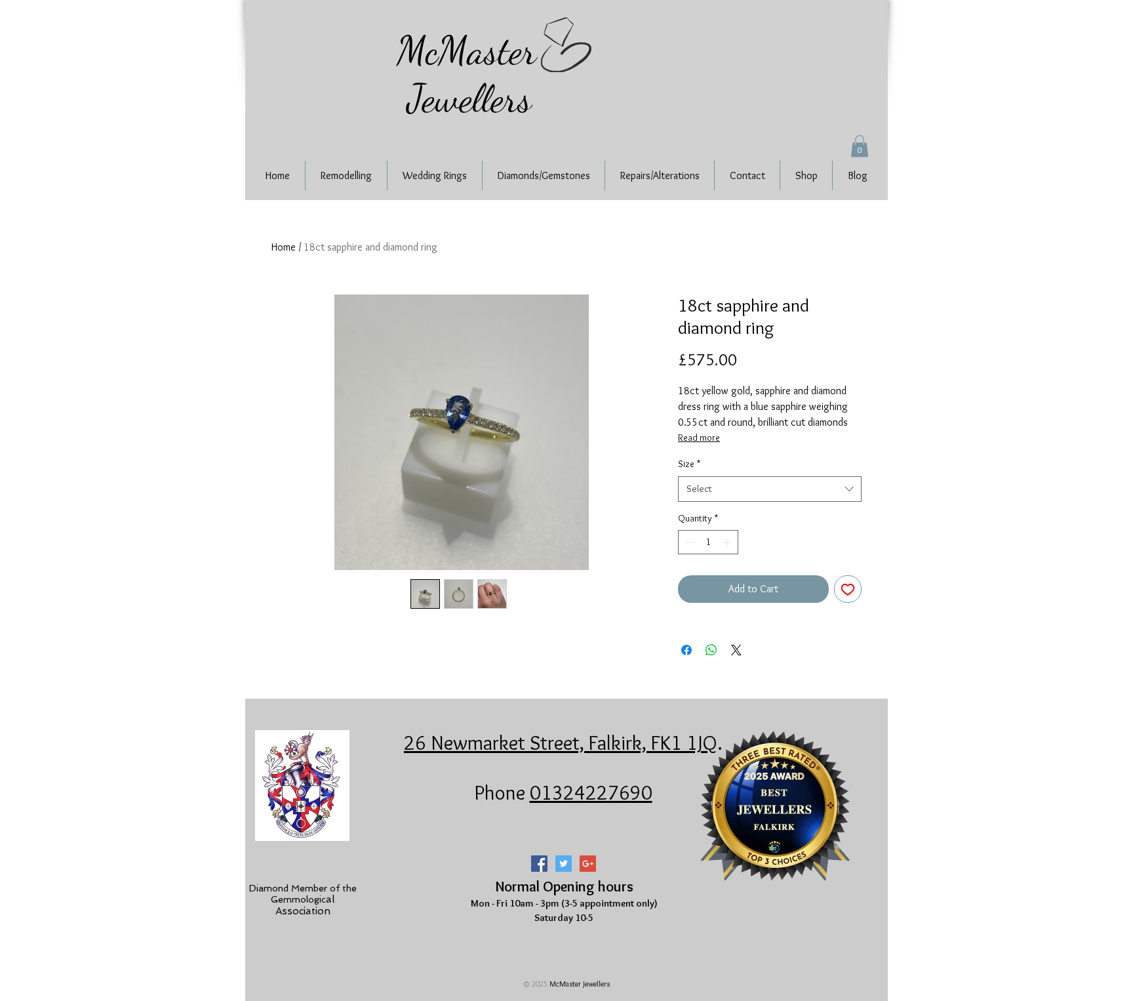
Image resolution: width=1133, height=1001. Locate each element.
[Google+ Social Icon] (588, 863)
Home (283, 247)
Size (689, 464)
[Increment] (728, 542)
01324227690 (591, 792)
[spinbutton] (708, 542)
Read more (699, 437)
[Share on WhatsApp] (711, 650)
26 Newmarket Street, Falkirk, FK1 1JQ (560, 742)
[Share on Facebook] (686, 650)
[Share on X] (736, 650)
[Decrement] (688, 542)
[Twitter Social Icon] (563, 863)
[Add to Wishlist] (848, 589)
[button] (859, 146)
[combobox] (770, 489)
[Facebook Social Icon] (539, 863)
